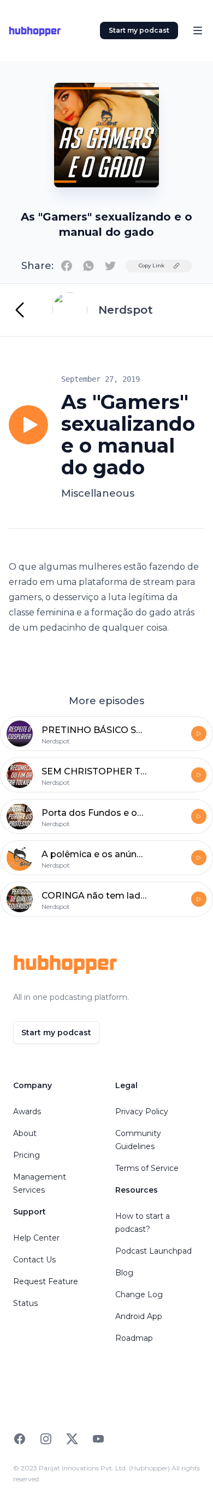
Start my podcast (139, 30)
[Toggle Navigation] (197, 30)
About (25, 1133)
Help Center (36, 1238)
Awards (27, 1111)
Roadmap (134, 1338)
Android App (138, 1316)
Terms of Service (147, 1168)
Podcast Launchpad (153, 1251)
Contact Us (34, 1260)
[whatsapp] (88, 265)
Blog (124, 1273)
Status (25, 1303)
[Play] (28, 424)
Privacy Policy (141, 1111)
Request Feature (45, 1281)
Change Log (139, 1294)
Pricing (26, 1155)
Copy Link (151, 265)
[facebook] (66, 265)
